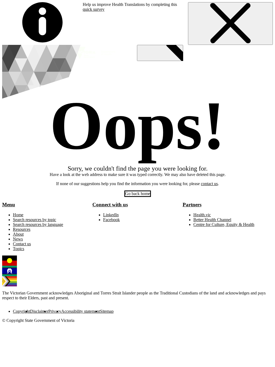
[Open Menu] (160, 53)
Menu (8, 204)
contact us (209, 183)
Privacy (54, 311)
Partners (192, 204)
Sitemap (107, 311)
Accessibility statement (80, 311)
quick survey (93, 9)
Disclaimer (39, 311)
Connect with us (110, 204)
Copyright (21, 311)
